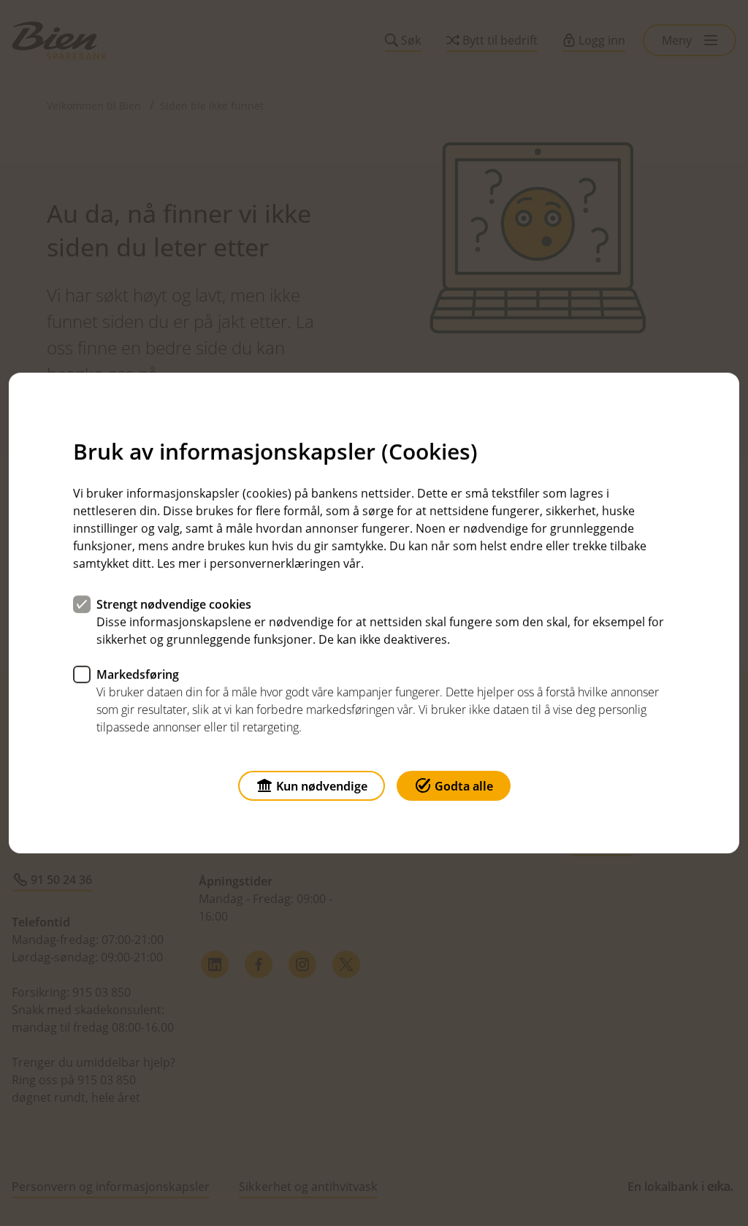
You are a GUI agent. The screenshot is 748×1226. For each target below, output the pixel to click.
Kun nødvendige (321, 786)
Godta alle (464, 786)
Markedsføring (137, 674)
